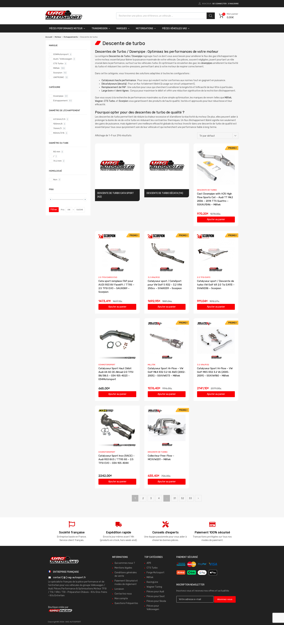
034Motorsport (106, 364)
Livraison (119, 589)
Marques (122, 28)
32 (182, 498)
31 (174, 498)
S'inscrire (233, 3)
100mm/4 (57, 123)
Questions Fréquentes (126, 603)
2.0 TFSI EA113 (203, 277)
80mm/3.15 (58, 133)
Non (55, 179)
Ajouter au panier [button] (216, 219)
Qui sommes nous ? (125, 563)
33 (190, 498)
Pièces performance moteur (66, 28)
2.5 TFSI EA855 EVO (107, 277)
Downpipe (58, 96)
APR (149, 563)
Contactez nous (123, 593)
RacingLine (152, 582)
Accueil (48, 37)
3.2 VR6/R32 (154, 277)
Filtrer (54, 209)
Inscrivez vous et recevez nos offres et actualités (202, 590)
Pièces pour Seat (156, 596)
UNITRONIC (58, 77)
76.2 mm (57, 161)
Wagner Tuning (154, 586)
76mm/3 (57, 128)
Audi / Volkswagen (62, 59)
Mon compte (121, 598)
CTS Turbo (58, 63)
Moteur (58, 37)
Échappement (60, 100)
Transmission (99, 28)
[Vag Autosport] (63, 20)
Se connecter (219, 3)
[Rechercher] (211, 15)
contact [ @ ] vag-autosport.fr (69, 577)
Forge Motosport (155, 572)
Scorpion (57, 72)
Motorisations (144, 28)
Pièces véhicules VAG (174, 28)
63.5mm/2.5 (59, 119)
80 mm (56, 151)
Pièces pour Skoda (156, 601)
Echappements (71, 37)
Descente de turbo (207, 190)
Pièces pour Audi (155, 591)
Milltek (151, 364)
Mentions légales (123, 567)
